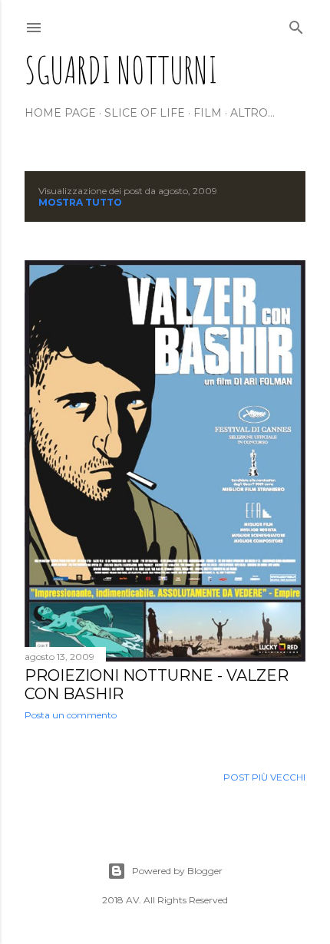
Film (207, 113)
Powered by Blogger (177, 870)
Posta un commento (71, 715)
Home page (60, 113)
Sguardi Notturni (121, 69)
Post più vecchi (264, 777)
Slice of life (144, 113)
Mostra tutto (80, 202)
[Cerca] (296, 24)
